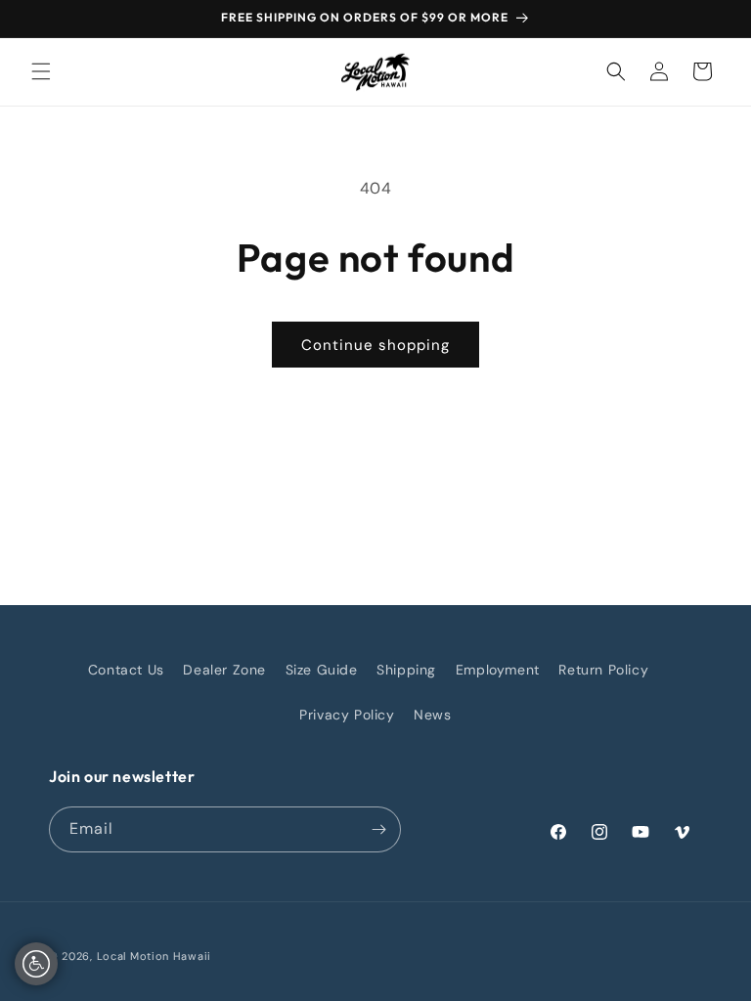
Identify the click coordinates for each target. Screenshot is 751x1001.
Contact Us (126, 669)
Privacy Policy (346, 714)
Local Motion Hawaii (154, 956)
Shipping (406, 669)
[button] (41, 71)
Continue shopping (375, 345)
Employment (498, 669)
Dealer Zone (224, 669)
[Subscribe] (378, 829)
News (432, 714)
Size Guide (322, 669)
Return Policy (603, 669)
